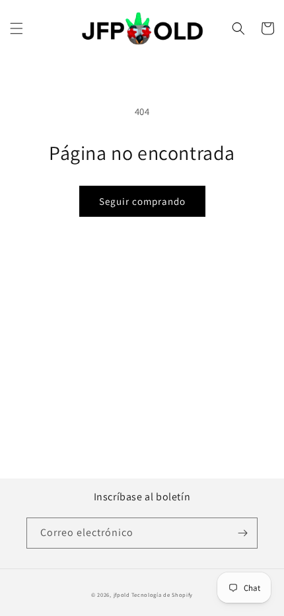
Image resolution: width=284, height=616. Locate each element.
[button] (16, 28)
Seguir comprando (142, 201)
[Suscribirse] (242, 533)
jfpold (122, 594)
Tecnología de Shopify (162, 594)
